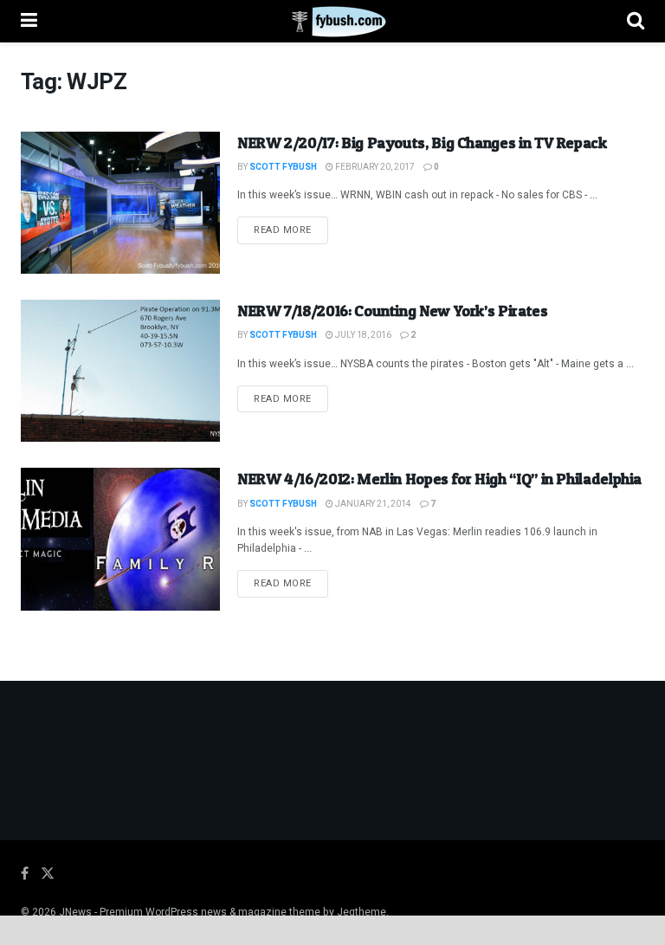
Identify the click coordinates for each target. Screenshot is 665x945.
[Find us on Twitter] (48, 874)
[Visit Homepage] (332, 21)
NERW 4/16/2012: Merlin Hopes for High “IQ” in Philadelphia (439, 478)
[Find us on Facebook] (25, 874)
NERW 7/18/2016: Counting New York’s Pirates (392, 310)
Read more (291, 229)
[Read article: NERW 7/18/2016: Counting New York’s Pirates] (120, 371)
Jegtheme (361, 912)
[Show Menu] (29, 21)
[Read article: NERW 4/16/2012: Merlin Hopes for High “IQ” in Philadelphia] (120, 539)
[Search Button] (635, 21)
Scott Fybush (283, 167)
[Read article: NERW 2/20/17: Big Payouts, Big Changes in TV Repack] (120, 203)
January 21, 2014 (372, 504)
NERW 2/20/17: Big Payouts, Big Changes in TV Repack (422, 142)
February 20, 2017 (374, 167)
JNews (75, 912)
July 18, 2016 (362, 335)
